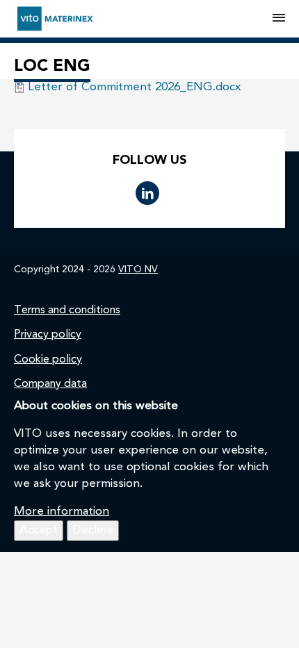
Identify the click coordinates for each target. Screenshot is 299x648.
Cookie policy (48, 359)
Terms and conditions (67, 310)
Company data (50, 384)
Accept (38, 530)
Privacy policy (47, 334)
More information (61, 511)
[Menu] (279, 18)
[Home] (143, 19)
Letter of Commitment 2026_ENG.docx (134, 87)
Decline (92, 530)
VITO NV (138, 269)
